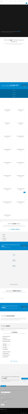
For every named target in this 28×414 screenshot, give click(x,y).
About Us (11, 1)
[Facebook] (22, 3)
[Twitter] (23, 3)
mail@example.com (5, 401)
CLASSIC (14, 92)
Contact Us (14, 1)
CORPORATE (14, 94)
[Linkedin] (24, 3)
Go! (9, 392)
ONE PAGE (14, 96)
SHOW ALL (14, 90)
